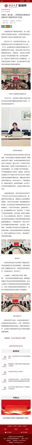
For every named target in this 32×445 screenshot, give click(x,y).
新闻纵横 (7, 11)
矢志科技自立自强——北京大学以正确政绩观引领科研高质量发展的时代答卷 (19, 380)
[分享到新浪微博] (8, 26)
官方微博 (25, 432)
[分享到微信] (5, 26)
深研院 (19, 426)
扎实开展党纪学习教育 (18, 338)
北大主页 (22, 1)
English (28, 1)
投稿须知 (8, 440)
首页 (2, 11)
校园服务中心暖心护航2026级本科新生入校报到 (19, 364)
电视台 (16, 429)
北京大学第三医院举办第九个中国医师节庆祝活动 (19, 387)
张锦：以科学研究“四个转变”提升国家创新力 (19, 357)
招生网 (24, 426)
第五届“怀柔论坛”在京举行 (15, 371)
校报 (5, 429)
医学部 (14, 426)
